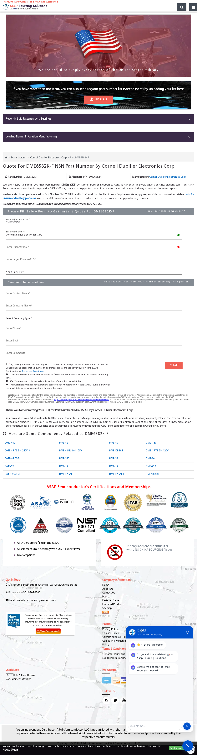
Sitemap (107, 608)
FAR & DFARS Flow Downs (20, 675)
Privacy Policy (110, 629)
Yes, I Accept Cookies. (180, 748)
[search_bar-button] (181, 7)
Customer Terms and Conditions (120, 654)
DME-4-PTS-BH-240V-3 (17, 450)
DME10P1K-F (116, 450)
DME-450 (151, 466)
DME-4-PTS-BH (13, 458)
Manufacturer (18, 157)
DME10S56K (66, 474)
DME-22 (113, 458)
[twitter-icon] (115, 700)
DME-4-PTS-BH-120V (70, 450)
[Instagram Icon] (106, 700)
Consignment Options (18, 679)
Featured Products (113, 604)
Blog (105, 596)
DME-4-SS (151, 442)
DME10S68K (152, 474)
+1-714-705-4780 (30, 592)
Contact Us (108, 592)
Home (105, 585)
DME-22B (64, 458)
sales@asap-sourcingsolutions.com (36, 600)
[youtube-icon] (124, 700)
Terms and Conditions (33, 371)
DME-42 (63, 442)
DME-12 (9, 466)
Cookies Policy (110, 633)
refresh (187, 632)
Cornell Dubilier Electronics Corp (48, 157)
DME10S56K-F (117, 474)
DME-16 (150, 458)
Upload (100, 99)
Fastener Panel (110, 600)
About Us (107, 589)
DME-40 (113, 442)
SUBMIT (174, 365)
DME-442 (10, 442)
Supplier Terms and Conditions (119, 658)
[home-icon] (6, 157)
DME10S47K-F (12, 474)
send (187, 726)
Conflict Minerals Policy (115, 637)
